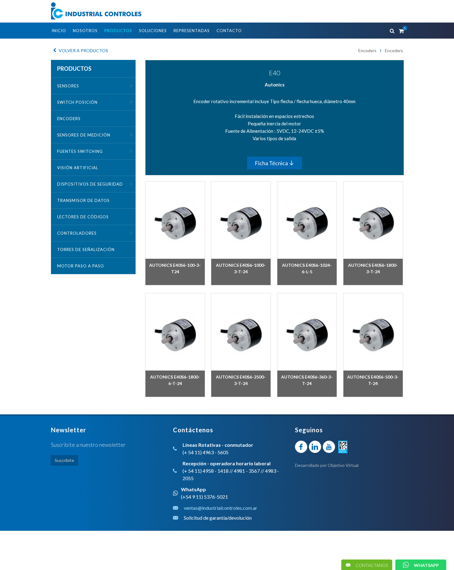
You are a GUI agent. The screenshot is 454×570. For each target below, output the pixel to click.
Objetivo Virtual (343, 465)
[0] (401, 30)
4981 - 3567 (247, 471)
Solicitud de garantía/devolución (218, 518)
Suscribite (64, 460)
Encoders (367, 50)
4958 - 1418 (216, 471)
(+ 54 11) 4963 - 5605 (206, 452)
